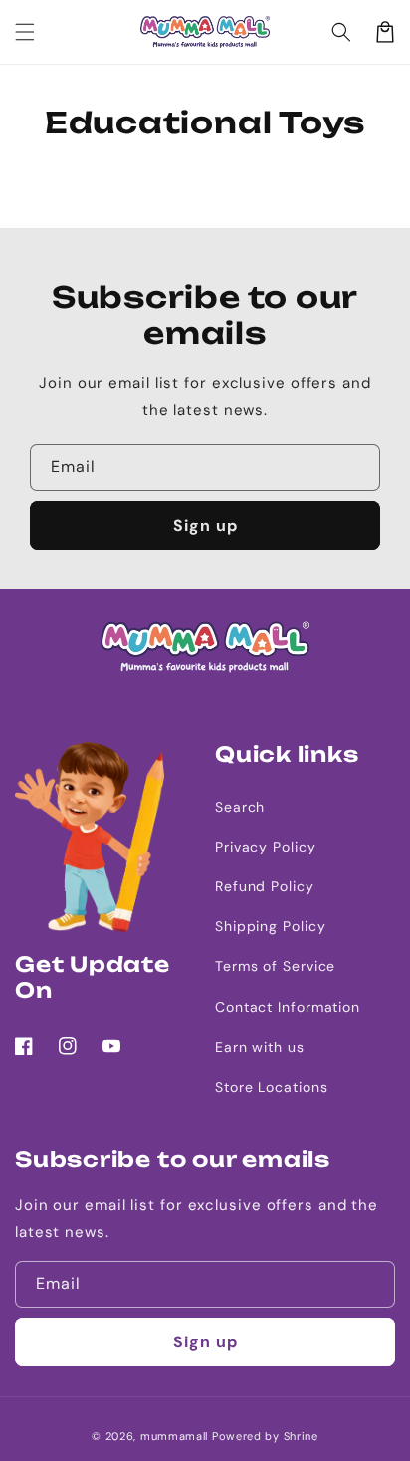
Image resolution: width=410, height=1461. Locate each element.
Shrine (301, 1436)
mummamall (174, 1436)
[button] (341, 32)
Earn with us (260, 1047)
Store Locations (271, 1087)
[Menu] (25, 32)
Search (240, 807)
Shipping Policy (270, 926)
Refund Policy (264, 886)
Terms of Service (275, 966)
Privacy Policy (265, 846)
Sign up (205, 525)
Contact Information (287, 1007)
